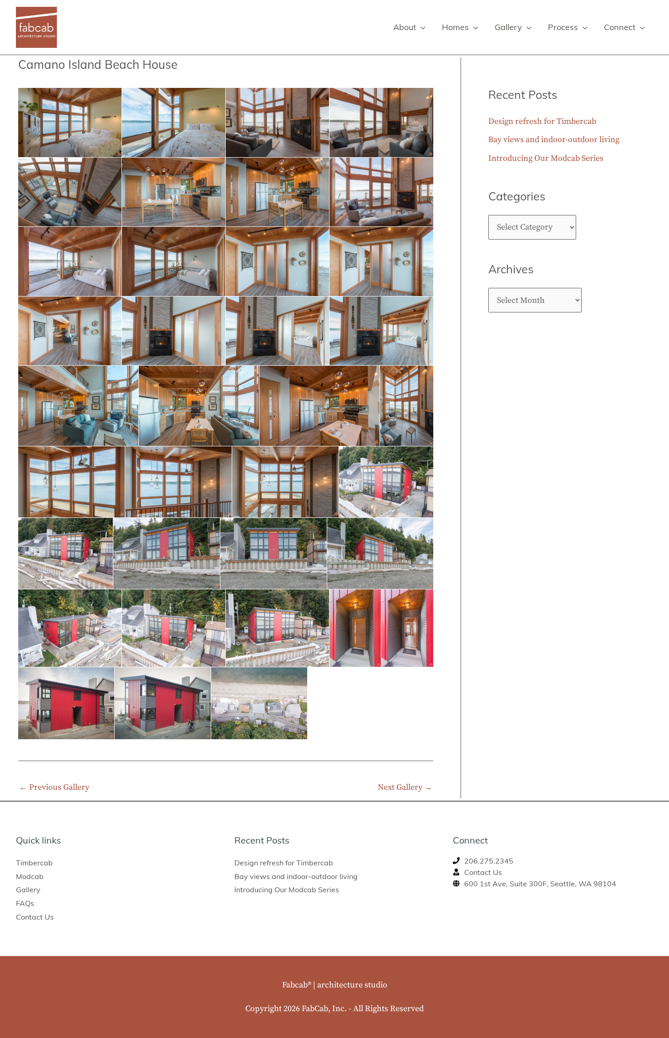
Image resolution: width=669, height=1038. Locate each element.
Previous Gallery (54, 787)
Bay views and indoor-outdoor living (553, 139)
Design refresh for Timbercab (542, 121)
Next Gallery (405, 787)
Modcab (30, 876)
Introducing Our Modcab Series (545, 158)
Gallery (28, 889)
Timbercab (34, 862)
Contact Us (35, 916)
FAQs (25, 903)
